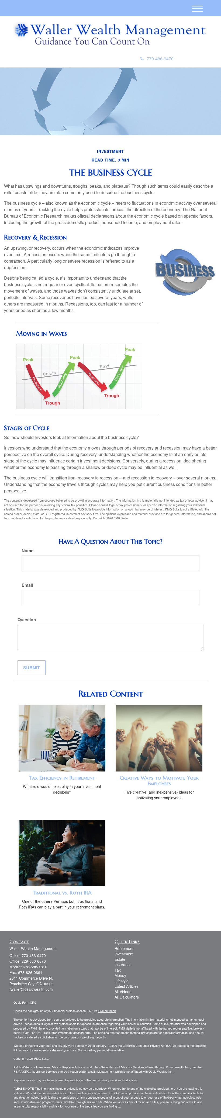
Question (27, 620)
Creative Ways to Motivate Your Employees (159, 781)
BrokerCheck (107, 1011)
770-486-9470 (160, 59)
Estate (120, 959)
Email (27, 585)
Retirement (124, 948)
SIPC (26, 1071)
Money (120, 975)
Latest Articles (127, 986)
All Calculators (127, 997)
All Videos (123, 991)
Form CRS (29, 1002)
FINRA (17, 1071)
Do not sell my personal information (101, 1050)
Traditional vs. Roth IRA (62, 893)
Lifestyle (122, 980)
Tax (118, 970)
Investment (124, 953)
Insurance (123, 964)
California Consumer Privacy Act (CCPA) (149, 1045)
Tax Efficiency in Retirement (62, 778)
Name (27, 551)
